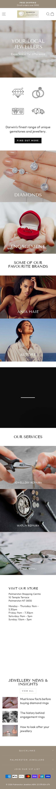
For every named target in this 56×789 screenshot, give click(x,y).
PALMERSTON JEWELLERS (27, 760)
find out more (28, 140)
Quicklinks (27, 750)
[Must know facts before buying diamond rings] (10, 702)
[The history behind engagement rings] (10, 716)
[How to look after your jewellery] (10, 730)
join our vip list (27, 769)
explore (44, 424)
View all (28, 691)
